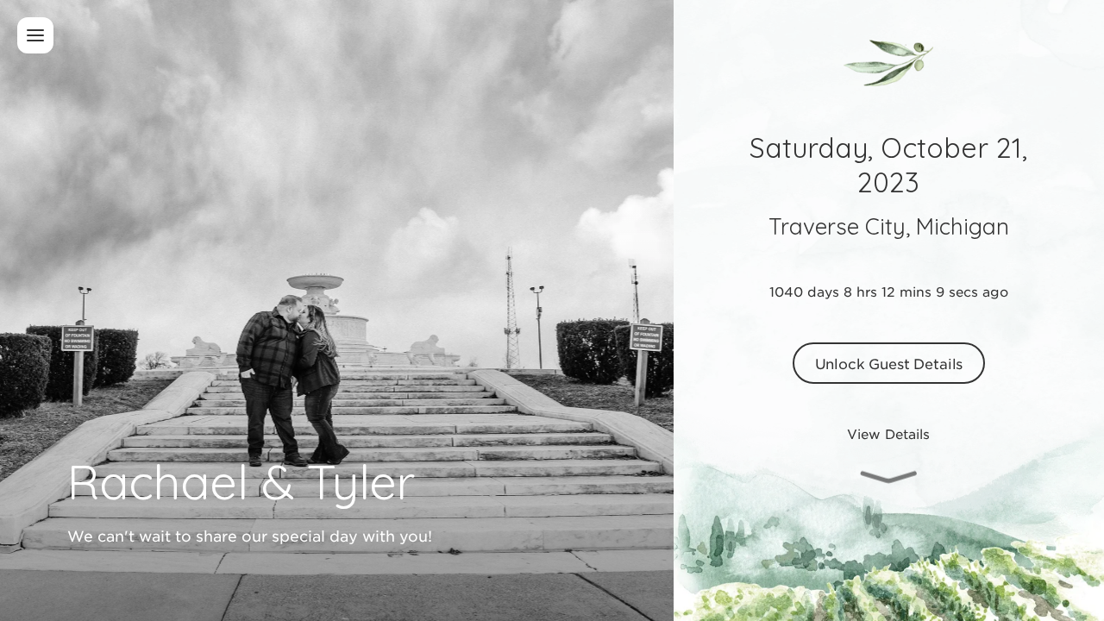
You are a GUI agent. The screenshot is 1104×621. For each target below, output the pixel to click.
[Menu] (35, 35)
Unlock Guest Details (889, 363)
